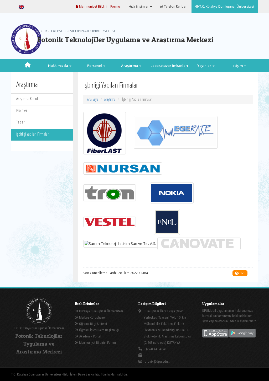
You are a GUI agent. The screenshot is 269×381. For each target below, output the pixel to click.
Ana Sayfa (93, 99)
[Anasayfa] (27, 65)
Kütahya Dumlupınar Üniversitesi (100, 311)
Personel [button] (95, 65)
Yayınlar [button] (204, 65)
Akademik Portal (89, 336)
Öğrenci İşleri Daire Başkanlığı (98, 330)
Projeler (21, 110)
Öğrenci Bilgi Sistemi (92, 324)
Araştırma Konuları (28, 98)
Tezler (20, 122)
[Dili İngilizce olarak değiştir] (21, 6)
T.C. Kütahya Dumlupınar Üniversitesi (226, 6)
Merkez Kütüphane (91, 317)
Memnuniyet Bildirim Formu (99, 6)
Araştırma (110, 99)
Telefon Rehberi (175, 6)
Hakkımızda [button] (58, 65)
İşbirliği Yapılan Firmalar (32, 134)
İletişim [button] (237, 65)
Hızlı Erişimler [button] (138, 6)
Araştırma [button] (130, 65)
